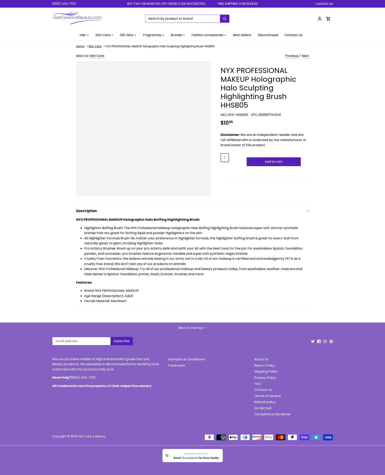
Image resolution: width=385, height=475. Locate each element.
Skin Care (95, 46)
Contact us (263, 389)
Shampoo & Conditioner (186, 359)
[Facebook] (319, 341)
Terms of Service (267, 396)
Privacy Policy (265, 377)
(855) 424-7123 (64, 4)
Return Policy (264, 365)
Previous (291, 56)
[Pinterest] (331, 341)
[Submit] (224, 18)
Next (305, 56)
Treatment (176, 365)
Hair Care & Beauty (91, 436)
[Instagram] (325, 341)
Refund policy (265, 402)
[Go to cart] (328, 18)
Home (80, 46)
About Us (261, 359)
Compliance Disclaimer (272, 414)
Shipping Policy (266, 371)
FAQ (257, 383)
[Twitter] (312, 341)
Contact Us (324, 4)
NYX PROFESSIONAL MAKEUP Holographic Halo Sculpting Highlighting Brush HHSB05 (160, 46)
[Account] (319, 18)
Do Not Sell (262, 408)
